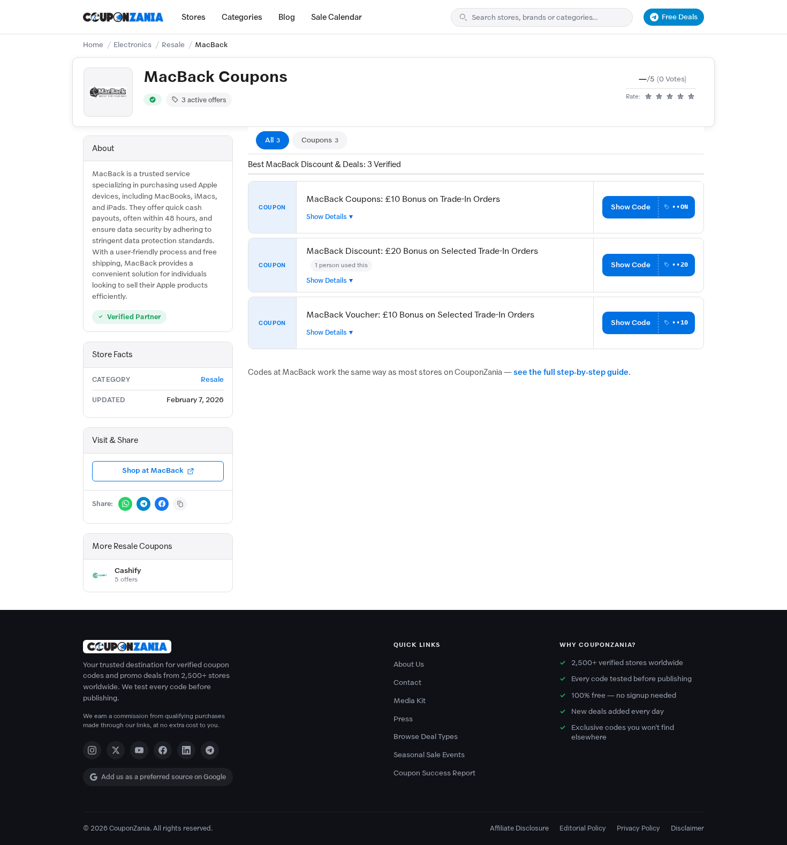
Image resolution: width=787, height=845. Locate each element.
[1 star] (648, 97)
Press (403, 719)
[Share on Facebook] (162, 504)
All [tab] (272, 140)
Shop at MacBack (153, 470)
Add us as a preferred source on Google (163, 777)
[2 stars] (659, 97)
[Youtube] (139, 750)
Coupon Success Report (434, 773)
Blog (286, 17)
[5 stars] (691, 97)
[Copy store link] (180, 504)
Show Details (326, 217)
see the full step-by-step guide (571, 372)
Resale (173, 45)
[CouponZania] (227, 646)
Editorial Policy (582, 828)
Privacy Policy (638, 828)
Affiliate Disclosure (519, 828)
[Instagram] (92, 750)
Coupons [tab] (319, 140)
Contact (407, 682)
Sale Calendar (336, 17)
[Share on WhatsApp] (125, 504)
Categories (242, 17)
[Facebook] (163, 750)
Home (93, 45)
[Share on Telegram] (143, 504)
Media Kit (410, 701)
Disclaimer (687, 828)
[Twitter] (116, 750)
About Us (409, 664)
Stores (193, 17)
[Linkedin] (186, 750)
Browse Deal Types (426, 737)
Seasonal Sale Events (429, 755)
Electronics (132, 45)
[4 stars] (680, 97)
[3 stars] (670, 97)
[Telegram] (210, 750)
